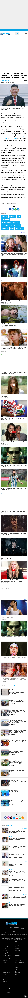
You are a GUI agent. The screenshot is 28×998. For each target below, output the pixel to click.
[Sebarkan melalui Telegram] (18, 209)
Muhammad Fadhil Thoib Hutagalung (11, 117)
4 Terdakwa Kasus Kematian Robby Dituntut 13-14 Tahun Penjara (18, 740)
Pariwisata (5, 962)
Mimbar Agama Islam (8, 955)
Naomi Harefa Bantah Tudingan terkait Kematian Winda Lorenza (17, 701)
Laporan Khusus (6, 972)
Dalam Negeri (6, 952)
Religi (4, 979)
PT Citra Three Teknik (7, 225)
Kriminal (23, 38)
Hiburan (16, 947)
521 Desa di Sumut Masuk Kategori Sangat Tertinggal (17, 847)
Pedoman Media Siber (20, 986)
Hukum (16, 952)
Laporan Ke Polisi (6, 219)
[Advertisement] (14, 14)
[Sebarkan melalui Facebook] (10, 209)
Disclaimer (13, 988)
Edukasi (16, 967)
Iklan (19, 988)
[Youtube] (17, 817)
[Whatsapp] (20, 817)
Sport (16, 971)
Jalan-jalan (17, 972)
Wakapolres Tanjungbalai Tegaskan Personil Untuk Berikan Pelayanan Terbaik (17, 721)
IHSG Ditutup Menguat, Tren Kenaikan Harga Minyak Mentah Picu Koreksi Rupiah (17, 802)
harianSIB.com (10, 114)
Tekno (4, 976)
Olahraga (17, 945)
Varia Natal (17, 965)
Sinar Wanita (6, 964)
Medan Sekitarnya (15, 38)
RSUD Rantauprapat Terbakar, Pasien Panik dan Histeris (17, 905)
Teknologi (5, 965)
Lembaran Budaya (7, 959)
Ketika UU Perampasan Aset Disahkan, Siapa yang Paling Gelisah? (16, 864)
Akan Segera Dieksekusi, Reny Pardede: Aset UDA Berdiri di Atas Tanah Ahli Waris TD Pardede (17, 881)
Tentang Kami (6, 986)
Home (2, 38)
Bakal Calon (4, 216)
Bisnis (4, 977)
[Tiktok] (11, 817)
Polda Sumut (10, 119)
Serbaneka (17, 955)
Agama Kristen (6, 957)
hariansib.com (13, 992)
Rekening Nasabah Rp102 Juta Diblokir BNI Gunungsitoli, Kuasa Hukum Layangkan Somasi (17, 856)
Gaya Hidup (17, 969)
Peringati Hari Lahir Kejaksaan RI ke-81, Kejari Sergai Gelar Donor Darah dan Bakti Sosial (17, 772)
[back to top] (25, 996)
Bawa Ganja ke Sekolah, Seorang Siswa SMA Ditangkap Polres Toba (17, 896)
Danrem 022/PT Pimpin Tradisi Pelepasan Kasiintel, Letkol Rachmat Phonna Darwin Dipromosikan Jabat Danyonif (16, 762)
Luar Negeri (5, 953)
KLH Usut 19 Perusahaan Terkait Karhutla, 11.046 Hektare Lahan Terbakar (17, 792)
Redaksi (12, 986)
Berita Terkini (18, 964)
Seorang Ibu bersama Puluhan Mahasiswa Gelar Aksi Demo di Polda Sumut (17, 711)
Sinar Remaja (6, 960)
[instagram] (8, 817)
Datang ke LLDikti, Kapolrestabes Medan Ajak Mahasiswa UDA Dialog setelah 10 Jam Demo (18, 782)
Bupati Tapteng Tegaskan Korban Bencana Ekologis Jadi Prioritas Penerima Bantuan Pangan (17, 731)
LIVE (17, 33)
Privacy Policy (7, 988)
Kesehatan (17, 957)
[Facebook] (5, 817)
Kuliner (4, 971)
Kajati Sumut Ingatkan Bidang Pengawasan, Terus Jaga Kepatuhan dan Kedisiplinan (16, 889)
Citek (6, 138)
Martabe (5, 950)
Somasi (12, 228)
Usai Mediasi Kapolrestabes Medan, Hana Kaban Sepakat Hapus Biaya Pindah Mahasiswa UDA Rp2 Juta (17, 691)
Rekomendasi (5, 228)
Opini (16, 959)
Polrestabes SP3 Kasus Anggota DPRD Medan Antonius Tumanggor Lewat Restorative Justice (18, 839)
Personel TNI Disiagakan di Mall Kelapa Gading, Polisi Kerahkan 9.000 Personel (17, 831)
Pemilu (4, 974)
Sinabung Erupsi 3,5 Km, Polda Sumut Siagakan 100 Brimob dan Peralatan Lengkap (17, 751)
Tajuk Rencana (18, 960)
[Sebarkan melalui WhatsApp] (15, 209)
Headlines (7, 38)
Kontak (22, 988)
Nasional (5, 981)
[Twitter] (14, 817)
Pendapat (17, 974)
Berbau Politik (12, 216)
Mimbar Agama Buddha (20, 962)
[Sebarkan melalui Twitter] (12, 209)
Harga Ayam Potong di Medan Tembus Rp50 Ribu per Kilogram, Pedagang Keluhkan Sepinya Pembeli (17, 873)
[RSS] (22, 817)
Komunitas (5, 969)
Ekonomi (17, 948)
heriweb (19, 992)
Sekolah (17, 953)
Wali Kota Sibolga (16, 115)
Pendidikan (17, 950)
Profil (4, 967)
